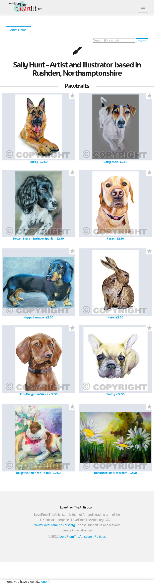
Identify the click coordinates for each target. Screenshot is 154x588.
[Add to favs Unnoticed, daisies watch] (149, 407)
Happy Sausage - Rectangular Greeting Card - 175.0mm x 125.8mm (38, 285)
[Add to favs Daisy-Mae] (149, 96)
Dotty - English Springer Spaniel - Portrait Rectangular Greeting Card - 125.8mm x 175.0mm (38, 206)
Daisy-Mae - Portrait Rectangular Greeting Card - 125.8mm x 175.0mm (115, 129)
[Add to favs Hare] (149, 251)
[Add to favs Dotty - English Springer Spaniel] (72, 173)
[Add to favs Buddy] (72, 96)
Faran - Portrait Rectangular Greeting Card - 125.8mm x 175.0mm (115, 206)
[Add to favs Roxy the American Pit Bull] (72, 407)
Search (142, 40)
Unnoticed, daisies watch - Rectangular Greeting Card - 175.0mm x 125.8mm (115, 440)
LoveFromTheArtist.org (75, 536)
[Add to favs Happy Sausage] (72, 251)
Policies (100, 536)
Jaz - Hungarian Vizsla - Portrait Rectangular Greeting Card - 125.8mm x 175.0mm (38, 362)
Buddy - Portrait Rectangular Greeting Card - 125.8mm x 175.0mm (38, 129)
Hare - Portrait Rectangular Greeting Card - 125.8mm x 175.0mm (115, 285)
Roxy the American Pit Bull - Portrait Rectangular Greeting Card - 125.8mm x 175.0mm (38, 440)
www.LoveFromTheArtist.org (54, 525)
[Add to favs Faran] (149, 173)
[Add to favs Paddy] (149, 328)
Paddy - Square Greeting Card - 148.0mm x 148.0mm (115, 362)
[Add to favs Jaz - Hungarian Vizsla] (72, 328)
